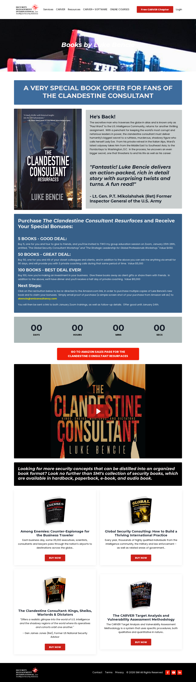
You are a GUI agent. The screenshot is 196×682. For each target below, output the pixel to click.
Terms (109, 672)
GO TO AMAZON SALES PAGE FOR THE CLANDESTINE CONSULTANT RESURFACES (98, 354)
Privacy (119, 672)
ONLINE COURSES (119, 9)
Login (179, 9)
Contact (97, 672)
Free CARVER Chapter (155, 9)
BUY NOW (55, 557)
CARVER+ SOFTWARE (95, 9)
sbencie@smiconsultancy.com (37, 298)
